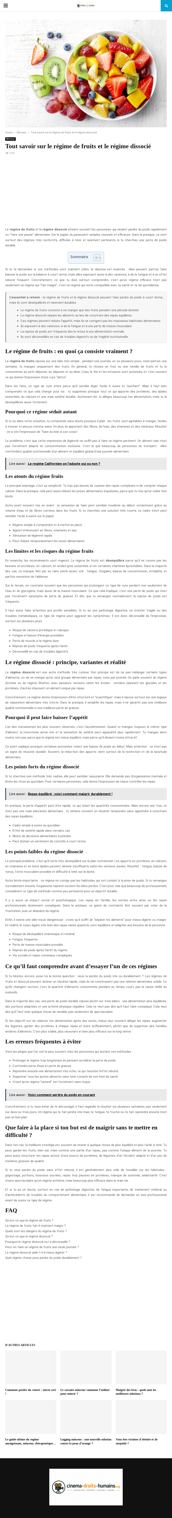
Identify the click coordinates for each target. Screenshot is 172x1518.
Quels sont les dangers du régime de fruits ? (36, 1231)
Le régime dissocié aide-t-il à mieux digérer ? (36, 1252)
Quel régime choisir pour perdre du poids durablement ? (43, 1258)
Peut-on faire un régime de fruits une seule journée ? (42, 1247)
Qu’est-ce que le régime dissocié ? (29, 1236)
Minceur (10, 139)
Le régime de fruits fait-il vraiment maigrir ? (35, 1226)
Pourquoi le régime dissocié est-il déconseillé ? (37, 1242)
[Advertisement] (86, 193)
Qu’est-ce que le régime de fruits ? (29, 1220)
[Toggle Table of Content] (95, 257)
